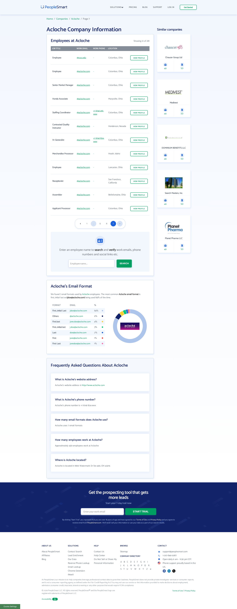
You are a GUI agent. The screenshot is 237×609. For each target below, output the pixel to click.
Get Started (188, 7)
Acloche (75, 19)
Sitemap (124, 551)
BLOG (145, 7)
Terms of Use (141, 519)
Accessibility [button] (47, 599)
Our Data (72, 559)
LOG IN (171, 7)
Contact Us (99, 551)
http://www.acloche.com (93, 385)
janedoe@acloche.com (80, 343)
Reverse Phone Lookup (78, 563)
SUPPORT (157, 7)
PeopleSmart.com (94, 522)
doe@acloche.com (78, 333)
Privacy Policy (156, 519)
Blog (44, 559)
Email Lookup (74, 567)
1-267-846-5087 (170, 555)
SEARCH (124, 263)
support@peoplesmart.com (175, 551)
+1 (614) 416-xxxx (98, 112)
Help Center (99, 555)
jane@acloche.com (78, 338)
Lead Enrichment (75, 555)
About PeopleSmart (51, 551)
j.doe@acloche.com (78, 327)
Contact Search (75, 551)
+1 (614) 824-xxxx (98, 139)
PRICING (133, 7)
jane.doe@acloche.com (80, 322)
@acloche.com (83, 71)
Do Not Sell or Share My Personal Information (105, 561)
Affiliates (46, 555)
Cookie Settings (10, 606)
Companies (62, 19)
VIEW (139, 58)
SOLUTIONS (115, 7)
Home (49, 19)
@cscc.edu (81, 58)
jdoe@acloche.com (78, 311)
